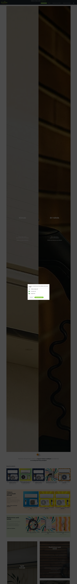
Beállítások (31, 297)
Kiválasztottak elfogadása (39, 297)
